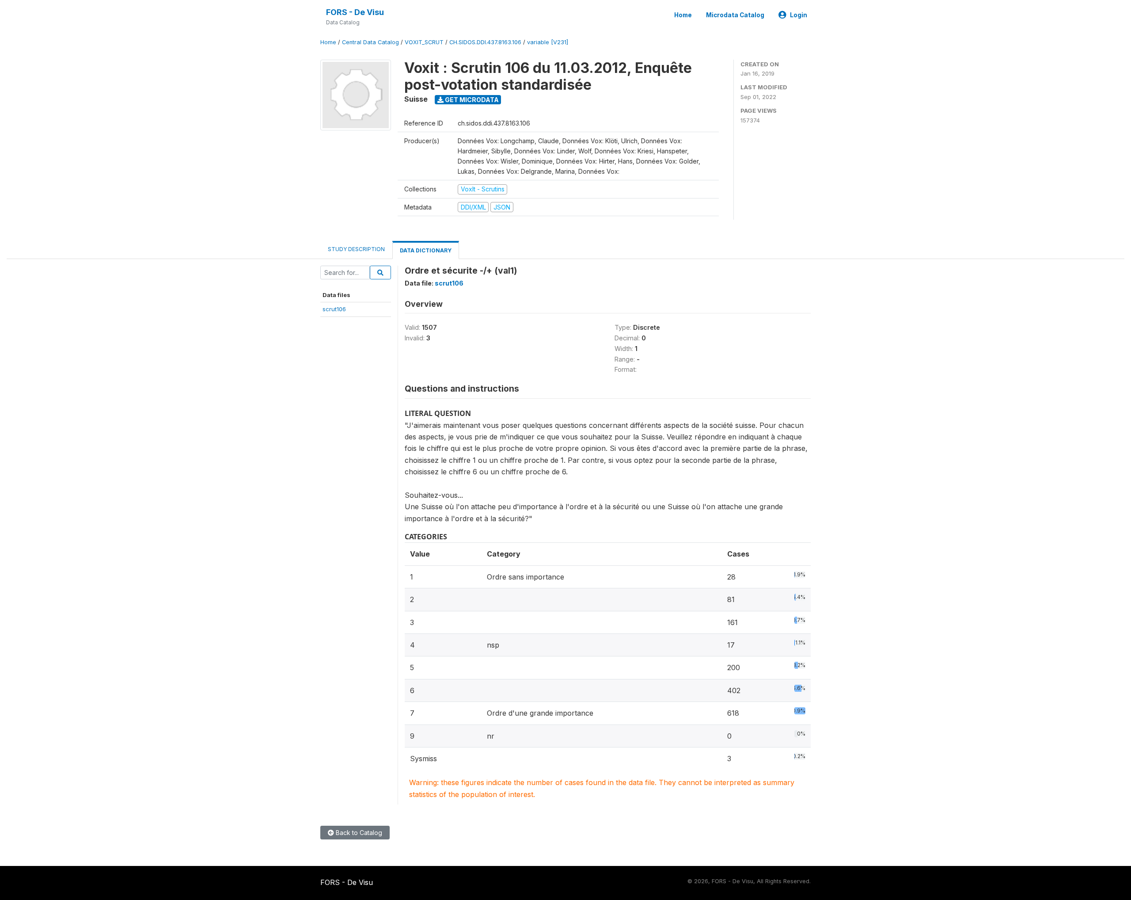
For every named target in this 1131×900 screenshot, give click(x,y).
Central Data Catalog (370, 42)
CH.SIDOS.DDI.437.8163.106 (485, 42)
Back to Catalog (358, 832)
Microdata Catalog (735, 15)
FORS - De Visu (355, 12)
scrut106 (334, 309)
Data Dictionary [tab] (426, 250)
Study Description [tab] (356, 249)
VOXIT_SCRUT (424, 42)
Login (798, 15)
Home (683, 15)
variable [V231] (547, 42)
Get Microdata (471, 99)
